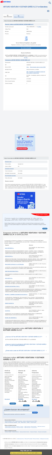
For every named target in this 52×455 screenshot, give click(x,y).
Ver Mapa (39, 26)
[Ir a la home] (5, 1)
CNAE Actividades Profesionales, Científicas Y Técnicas (14, 426)
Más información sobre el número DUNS (38, 67)
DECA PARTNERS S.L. (9, 248)
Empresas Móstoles (15, 431)
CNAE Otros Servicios (41, 426)
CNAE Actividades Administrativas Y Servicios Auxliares (14, 427)
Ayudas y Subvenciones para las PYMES (30, 421)
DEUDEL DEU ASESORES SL (11, 317)
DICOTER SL (7, 310)
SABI (19, 422)
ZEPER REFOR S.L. (9, 256)
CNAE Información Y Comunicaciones (30, 427)
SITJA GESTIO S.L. (9, 278)
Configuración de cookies (44, 438)
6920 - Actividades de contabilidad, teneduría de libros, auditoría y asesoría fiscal (36, 72)
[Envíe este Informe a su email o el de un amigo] (48, 11)
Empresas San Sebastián (42, 431)
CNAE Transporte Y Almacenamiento (30, 426)
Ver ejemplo (7, 399)
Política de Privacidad (28, 438)
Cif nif (13, 421)
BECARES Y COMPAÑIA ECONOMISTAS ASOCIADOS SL (16, 294)
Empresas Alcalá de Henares (24, 431)
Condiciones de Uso (20, 438)
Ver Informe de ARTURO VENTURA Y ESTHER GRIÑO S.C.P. (26, 453)
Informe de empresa (8, 421)
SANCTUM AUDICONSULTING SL (11, 271)
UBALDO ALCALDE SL (9, 303)
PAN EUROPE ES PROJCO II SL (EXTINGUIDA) (14, 264)
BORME (28, 422)
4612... (28, 67)
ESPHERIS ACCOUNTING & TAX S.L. (12, 286)
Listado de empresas (18, 421)
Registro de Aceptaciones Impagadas (11, 422)
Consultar (13, 403)
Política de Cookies (36, 438)
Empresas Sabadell (8, 431)
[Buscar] (49, 2)
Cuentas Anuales (33, 422)
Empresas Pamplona (33, 431)
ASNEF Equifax (23, 422)
